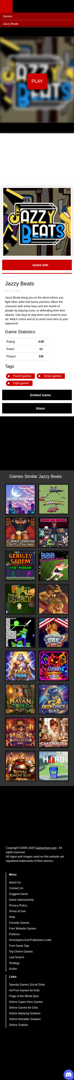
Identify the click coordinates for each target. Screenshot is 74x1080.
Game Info (40, 265)
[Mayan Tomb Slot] (20, 699)
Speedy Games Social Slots (27, 984)
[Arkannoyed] (53, 499)
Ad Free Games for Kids (24, 990)
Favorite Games (19, 922)
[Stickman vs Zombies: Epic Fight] (20, 632)
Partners (14, 934)
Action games (52, 376)
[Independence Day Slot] (53, 632)
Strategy (14, 963)
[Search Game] (68, 7)
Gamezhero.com (46, 847)
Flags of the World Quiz (24, 996)
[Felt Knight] (20, 599)
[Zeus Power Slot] (20, 666)
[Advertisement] (37, 160)
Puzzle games (22, 376)
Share (40, 408)
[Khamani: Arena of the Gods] (53, 599)
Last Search (16, 957)
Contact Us (16, 888)
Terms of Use (17, 911)
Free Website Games (22, 928)
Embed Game (40, 395)
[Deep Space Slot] (53, 699)
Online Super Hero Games (26, 1001)
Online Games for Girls (23, 1007)
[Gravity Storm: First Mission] (20, 566)
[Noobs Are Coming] (53, 532)
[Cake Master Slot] (53, 732)
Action (13, 968)
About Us (15, 882)
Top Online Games (21, 951)
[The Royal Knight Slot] (20, 766)
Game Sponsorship (21, 899)
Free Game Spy (19, 945)
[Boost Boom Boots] (53, 566)
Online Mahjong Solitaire (25, 1013)
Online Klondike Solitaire (25, 1019)
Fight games (21, 383)
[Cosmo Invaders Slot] (53, 666)
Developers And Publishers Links (30, 940)
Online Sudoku (18, 1024)
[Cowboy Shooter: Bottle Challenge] (20, 532)
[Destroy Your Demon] (20, 499)
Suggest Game (18, 893)
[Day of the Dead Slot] (20, 732)
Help (12, 916)
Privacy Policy (18, 905)
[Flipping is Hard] (53, 766)
